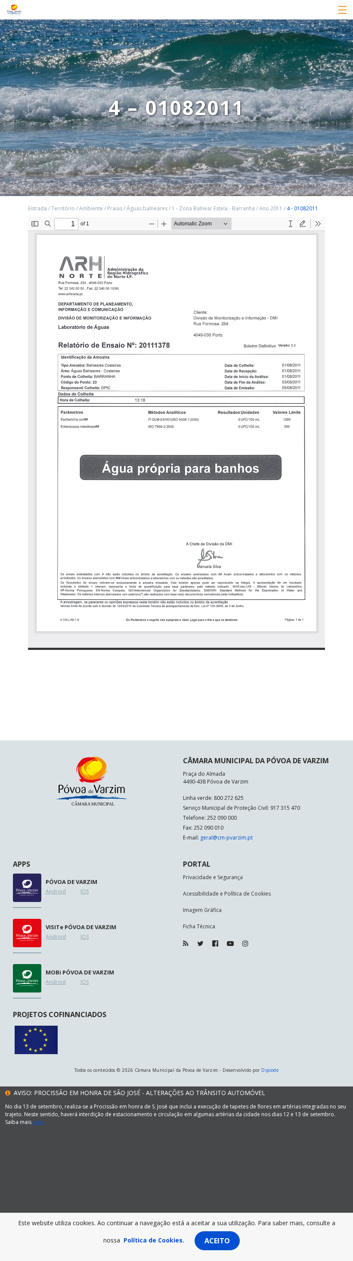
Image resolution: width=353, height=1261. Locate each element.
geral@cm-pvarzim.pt (226, 837)
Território (63, 208)
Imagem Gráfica (202, 910)
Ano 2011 (270, 208)
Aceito (217, 1240)
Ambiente (91, 208)
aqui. (39, 1122)
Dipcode (270, 1070)
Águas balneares (147, 208)
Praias (114, 208)
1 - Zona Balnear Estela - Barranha (213, 208)
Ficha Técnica (199, 926)
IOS (85, 891)
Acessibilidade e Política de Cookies (227, 893)
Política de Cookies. (154, 1240)
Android (56, 891)
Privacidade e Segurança (213, 877)
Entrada (37, 208)
